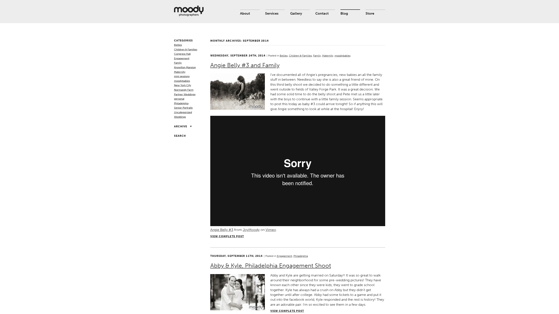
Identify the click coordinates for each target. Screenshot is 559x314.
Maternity (179, 71)
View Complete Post (227, 236)
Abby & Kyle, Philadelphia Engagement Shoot (270, 265)
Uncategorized (183, 112)
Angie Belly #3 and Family (245, 65)
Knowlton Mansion (185, 67)
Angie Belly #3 (221, 230)
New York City (182, 85)
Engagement (181, 58)
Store (370, 13)
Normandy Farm (183, 89)
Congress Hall (182, 53)
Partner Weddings (184, 94)
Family (178, 62)
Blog (344, 13)
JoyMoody (251, 230)
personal (179, 98)
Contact (322, 13)
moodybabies (182, 80)
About (245, 13)
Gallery (296, 13)
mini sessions (182, 76)
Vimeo (271, 230)
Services (271, 13)
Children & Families (185, 49)
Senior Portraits (183, 107)
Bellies (178, 44)
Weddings (180, 116)
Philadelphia (181, 103)
